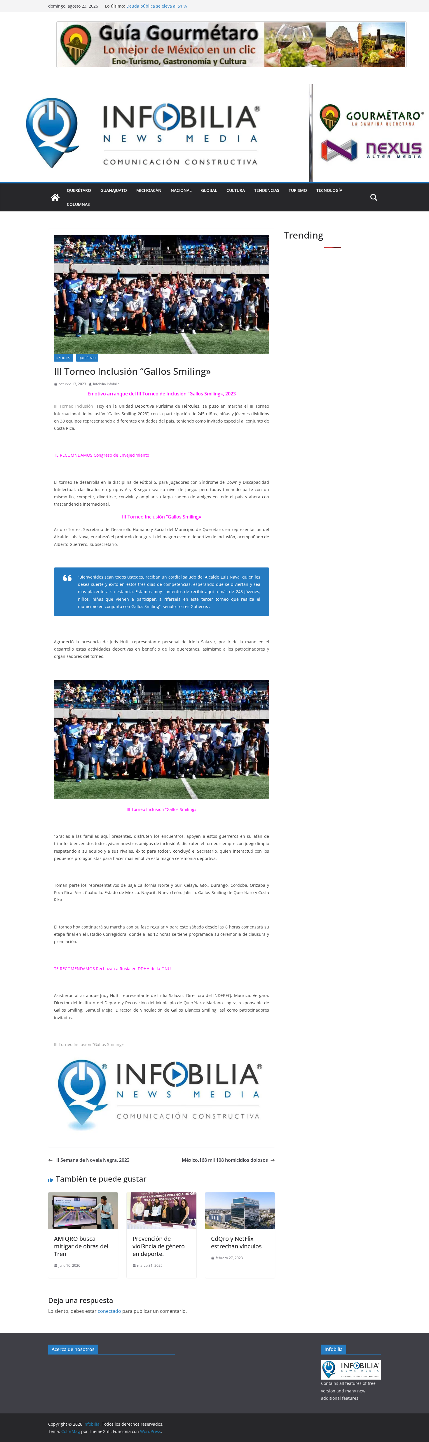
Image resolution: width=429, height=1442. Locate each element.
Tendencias (266, 190)
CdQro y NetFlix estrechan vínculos (236, 1242)
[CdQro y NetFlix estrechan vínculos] (240, 1196)
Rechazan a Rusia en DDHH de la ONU (133, 968)
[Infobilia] (214, 88)
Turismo (298, 190)
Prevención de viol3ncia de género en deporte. (158, 1246)
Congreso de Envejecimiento (121, 455)
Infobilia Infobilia (106, 383)
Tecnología (329, 190)
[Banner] (231, 44)
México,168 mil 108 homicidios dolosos (225, 1160)
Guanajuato (113, 190)
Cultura (235, 190)
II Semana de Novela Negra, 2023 (92, 1160)
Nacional (181, 190)
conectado (109, 1311)
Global (209, 190)
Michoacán (148, 190)
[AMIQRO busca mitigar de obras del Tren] (83, 1196)
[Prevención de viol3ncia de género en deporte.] (161, 1196)
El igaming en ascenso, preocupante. (162, 6)
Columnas (78, 204)
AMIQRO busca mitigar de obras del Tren (81, 1246)
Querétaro (79, 190)
